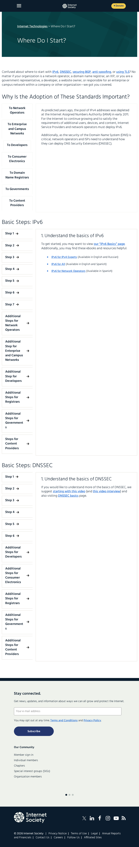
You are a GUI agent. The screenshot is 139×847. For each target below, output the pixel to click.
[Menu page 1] (66, 795)
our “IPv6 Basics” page (109, 244)
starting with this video (69, 491)
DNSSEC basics (68, 495)
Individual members (26, 760)
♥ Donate (119, 6)
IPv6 (55, 72)
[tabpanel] (86, 127)
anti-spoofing (101, 72)
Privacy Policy (92, 720)
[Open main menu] (19, 5)
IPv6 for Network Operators (68, 271)
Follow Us (73, 837)
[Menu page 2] (69, 795)
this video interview (106, 491)
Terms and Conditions (64, 720)
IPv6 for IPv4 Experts (64, 257)
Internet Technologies (32, 26)
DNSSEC (65, 72)
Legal (94, 833)
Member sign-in (23, 755)
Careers (58, 837)
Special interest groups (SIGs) (32, 771)
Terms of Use (79, 833)
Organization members (28, 776)
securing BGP (82, 72)
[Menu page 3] (73, 795)
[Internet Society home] (69, 6)
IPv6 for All (58, 264)
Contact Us (42, 837)
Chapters (19, 765)
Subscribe (34, 731)
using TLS (122, 72)
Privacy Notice (58, 833)
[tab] (17, 110)
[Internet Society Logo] (30, 817)
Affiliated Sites (93, 837)
